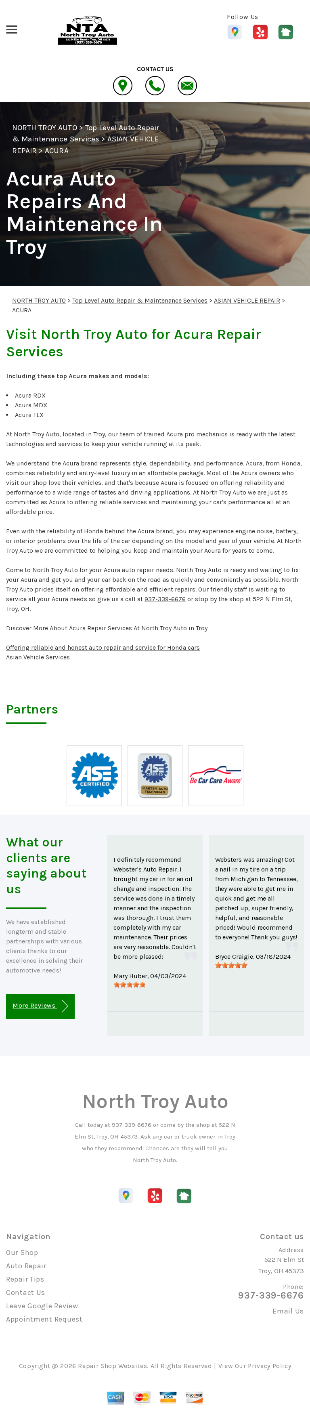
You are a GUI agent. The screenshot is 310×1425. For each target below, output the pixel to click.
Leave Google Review (42, 1305)
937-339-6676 (165, 599)
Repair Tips (25, 1279)
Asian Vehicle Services (38, 657)
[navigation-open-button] (11, 29)
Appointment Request (44, 1319)
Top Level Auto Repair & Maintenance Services (139, 300)
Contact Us (25, 1292)
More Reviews (35, 1005)
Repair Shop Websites (112, 1366)
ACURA (56, 150)
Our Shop (22, 1252)
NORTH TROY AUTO (44, 127)
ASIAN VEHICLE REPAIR (247, 300)
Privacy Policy (269, 1366)
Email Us (288, 1311)
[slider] (129, 984)
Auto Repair (26, 1265)
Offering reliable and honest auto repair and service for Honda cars (103, 647)
